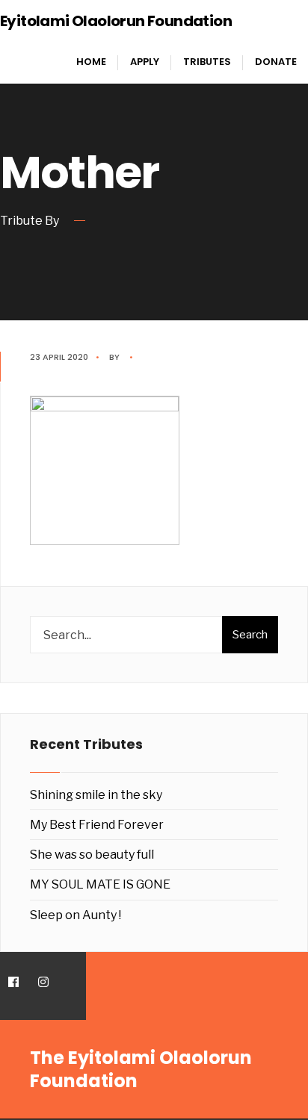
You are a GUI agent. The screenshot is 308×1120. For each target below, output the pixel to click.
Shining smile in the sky (96, 795)
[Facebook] (13, 982)
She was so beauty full (92, 854)
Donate (276, 62)
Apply (144, 62)
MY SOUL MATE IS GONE (100, 884)
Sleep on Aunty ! (75, 915)
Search (250, 634)
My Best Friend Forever (97, 825)
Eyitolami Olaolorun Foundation (116, 20)
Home (91, 62)
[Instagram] (43, 982)
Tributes (207, 62)
